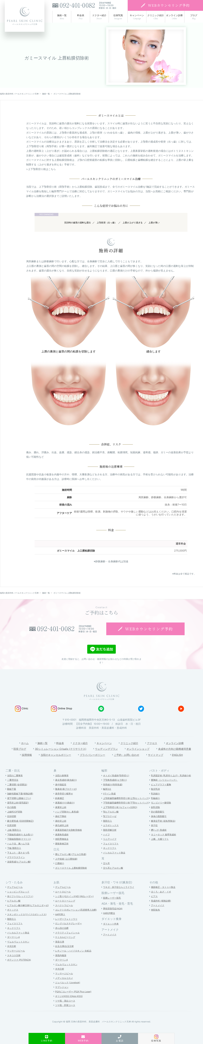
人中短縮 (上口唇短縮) (66, 858)
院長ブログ (19, 748)
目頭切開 (11, 816)
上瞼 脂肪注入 (14, 830)
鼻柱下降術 (60, 816)
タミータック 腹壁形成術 (163, 834)
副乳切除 (155, 807)
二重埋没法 (12, 780)
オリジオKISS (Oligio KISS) (69, 996)
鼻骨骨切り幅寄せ (64, 793)
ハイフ (106, 834)
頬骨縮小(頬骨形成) (112, 784)
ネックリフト (109, 848)
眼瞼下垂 (11, 789)
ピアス (154, 896)
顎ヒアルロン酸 (111, 811)
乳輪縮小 (155, 798)
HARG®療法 (109, 913)
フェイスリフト (111, 843)
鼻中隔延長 (60, 784)
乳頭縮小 (155, 793)
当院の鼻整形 (62, 775)
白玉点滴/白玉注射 (64, 946)
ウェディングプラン (106, 748)
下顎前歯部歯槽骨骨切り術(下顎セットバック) (126, 802)
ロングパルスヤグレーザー (68, 923)
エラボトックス (111, 825)
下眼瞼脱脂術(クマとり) (19, 839)
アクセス (152, 743)
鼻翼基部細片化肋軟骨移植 (68, 830)
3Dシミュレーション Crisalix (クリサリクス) (60, 748)
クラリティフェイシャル (67, 932)
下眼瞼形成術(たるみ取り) (20, 834)
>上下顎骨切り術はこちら (41, 169)
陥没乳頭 (155, 789)
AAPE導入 (60, 914)
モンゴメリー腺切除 (161, 802)
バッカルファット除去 (114, 852)
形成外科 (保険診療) (161, 900)
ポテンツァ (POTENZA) (19, 959)
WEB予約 (83, 1040)
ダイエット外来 (111, 923)
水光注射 (11, 946)
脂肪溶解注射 (109, 830)
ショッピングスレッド (18, 891)
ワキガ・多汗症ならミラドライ (118, 887)
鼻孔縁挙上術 (62, 825)
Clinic (25, 708)
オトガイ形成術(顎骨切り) (116, 775)
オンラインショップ (138, 748)
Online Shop (65, 708)
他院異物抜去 (62, 839)
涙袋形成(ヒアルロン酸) (19, 861)
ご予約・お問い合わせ (126, 754)
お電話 (120, 1040)
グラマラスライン (16, 857)
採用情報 (27, 754)
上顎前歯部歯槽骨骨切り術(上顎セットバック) (126, 798)
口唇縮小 (59, 863)
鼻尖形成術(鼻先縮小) (66, 780)
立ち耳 (106, 863)
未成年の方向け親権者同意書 (174, 748)
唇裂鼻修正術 (62, 843)
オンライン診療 (175, 743)
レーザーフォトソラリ (66, 919)
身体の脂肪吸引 (159, 816)
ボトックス (12, 909)
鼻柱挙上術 (60, 821)
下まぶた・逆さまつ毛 (18, 852)
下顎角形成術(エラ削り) (115, 780)
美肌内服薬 (60, 955)
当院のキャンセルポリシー (56, 754)
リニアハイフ (109, 839)
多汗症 (154, 825)
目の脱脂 (11, 807)
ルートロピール (63, 891)
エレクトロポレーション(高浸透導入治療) (76, 909)
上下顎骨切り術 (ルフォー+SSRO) (120, 807)
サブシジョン (62, 987)
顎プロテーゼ (109, 816)
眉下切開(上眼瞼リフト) (19, 798)
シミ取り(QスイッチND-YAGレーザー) (74, 896)
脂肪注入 (107, 821)
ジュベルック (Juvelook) (67, 982)
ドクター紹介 (80, 743)
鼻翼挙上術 (60, 807)
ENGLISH (177, 754)
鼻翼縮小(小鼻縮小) (65, 802)
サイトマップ (155, 754)
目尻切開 (11, 825)
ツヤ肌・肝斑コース (65, 1005)
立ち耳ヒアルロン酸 (113, 868)
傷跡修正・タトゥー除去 (163, 887)
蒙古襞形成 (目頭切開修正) (20, 821)
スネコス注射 (13, 955)
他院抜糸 (155, 909)
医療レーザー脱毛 (112, 898)
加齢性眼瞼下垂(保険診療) (20, 793)
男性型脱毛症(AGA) (112, 908)
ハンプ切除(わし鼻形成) (67, 811)
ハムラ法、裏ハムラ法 (18, 843)
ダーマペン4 (13, 937)
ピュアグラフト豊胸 (161, 784)
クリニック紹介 (129, 743)
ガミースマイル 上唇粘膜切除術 (71, 868)
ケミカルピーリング (65, 937)
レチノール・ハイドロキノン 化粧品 (73, 950)
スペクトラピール (64, 905)
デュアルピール (15, 887)
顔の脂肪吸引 (157, 811)
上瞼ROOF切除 (14, 811)
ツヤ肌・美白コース (65, 1000)
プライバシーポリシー (92, 754)
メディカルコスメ (64, 978)
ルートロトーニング (65, 900)
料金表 (60, 743)
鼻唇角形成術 (62, 834)
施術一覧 (42, 743)
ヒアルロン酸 (13, 900)
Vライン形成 (109, 793)
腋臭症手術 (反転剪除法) (163, 821)
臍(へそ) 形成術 (159, 830)
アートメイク (109, 934)
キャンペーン (104, 743)
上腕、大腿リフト (160, 839)
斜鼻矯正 (59, 798)
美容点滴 (59, 941)
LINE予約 (46, 1040)
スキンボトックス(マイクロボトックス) (26, 914)
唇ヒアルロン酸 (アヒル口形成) (70, 854)
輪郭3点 (107, 789)
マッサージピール (16, 950)
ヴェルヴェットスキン (18, 941)
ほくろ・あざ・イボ (161, 891)
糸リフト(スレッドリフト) (20, 896)
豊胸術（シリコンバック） (164, 780)
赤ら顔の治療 (62, 928)
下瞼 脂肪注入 (14, 848)
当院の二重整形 (15, 775)
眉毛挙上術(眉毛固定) (18, 802)
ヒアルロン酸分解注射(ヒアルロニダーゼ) (28, 905)
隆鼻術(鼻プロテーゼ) (66, 789)
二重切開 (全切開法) (17, 784)
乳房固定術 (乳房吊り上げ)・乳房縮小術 (171, 775)
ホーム (25, 743)
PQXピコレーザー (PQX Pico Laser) (73, 991)
